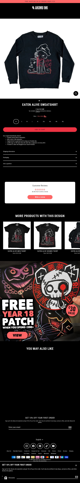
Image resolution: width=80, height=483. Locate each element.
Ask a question (7, 163)
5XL (63, 121)
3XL (50, 121)
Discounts (43, 451)
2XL (44, 121)
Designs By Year (35, 451)
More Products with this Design (39, 216)
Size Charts (26, 453)
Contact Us (26, 451)
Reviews (65, 451)
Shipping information (9, 151)
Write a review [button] (40, 197)
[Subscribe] (76, 477)
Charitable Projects (17, 451)
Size (39, 116)
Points (59, 451)
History (54, 451)
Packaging (6, 157)
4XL (56, 121)
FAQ (49, 451)
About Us (9, 451)
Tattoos (40, 453)
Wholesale (46, 453)
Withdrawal (53, 453)
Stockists (33, 453)
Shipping (38, 111)
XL (37, 121)
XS (16, 121)
